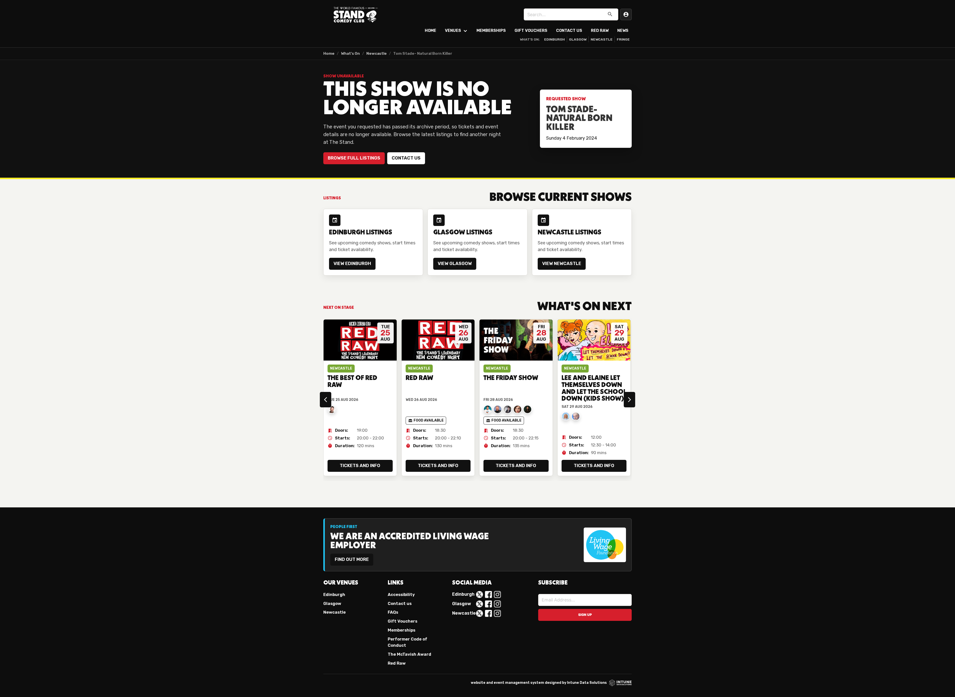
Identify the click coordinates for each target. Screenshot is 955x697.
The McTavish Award (409, 654)
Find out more (352, 559)
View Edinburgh (352, 263)
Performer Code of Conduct (407, 642)
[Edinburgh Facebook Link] (488, 594)
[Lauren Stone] (507, 409)
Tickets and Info (360, 465)
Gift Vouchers (531, 30)
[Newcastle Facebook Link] (488, 613)
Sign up (585, 615)
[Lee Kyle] (576, 416)
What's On (350, 53)
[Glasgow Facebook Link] (488, 603)
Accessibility (401, 594)
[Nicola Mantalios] (517, 409)
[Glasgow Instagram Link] (497, 603)
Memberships (491, 30)
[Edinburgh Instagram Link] (497, 594)
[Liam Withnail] (527, 409)
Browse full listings (354, 158)
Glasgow (577, 39)
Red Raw (600, 30)
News (622, 30)
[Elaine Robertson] (566, 416)
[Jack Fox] (487, 409)
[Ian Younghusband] (497, 409)
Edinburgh (554, 39)
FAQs (393, 612)
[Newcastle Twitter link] (479, 613)
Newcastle (602, 39)
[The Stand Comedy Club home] (355, 14)
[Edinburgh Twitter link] (479, 594)
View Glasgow (455, 263)
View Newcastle (561, 263)
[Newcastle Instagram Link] (497, 613)
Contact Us (569, 30)
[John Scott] (332, 409)
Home (430, 30)
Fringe (623, 39)
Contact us (406, 158)
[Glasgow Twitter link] (479, 603)
